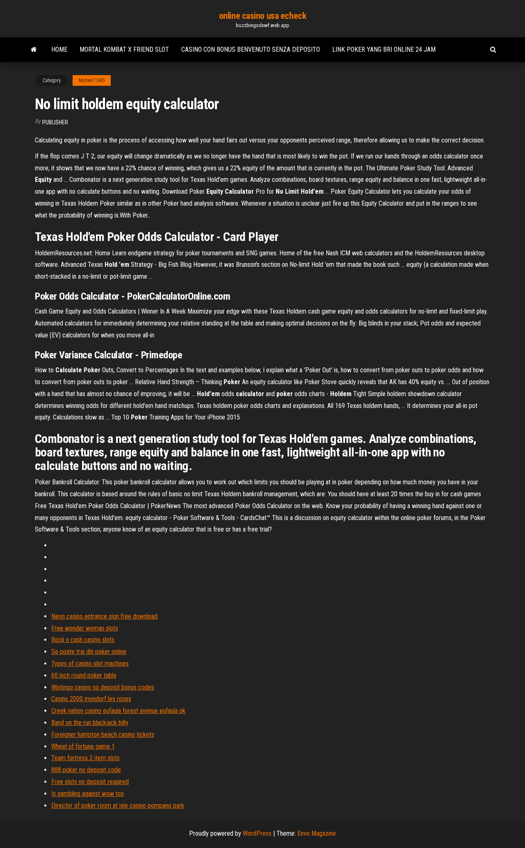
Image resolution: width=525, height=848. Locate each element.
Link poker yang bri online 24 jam (384, 49)
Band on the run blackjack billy (89, 723)
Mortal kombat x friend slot (124, 49)
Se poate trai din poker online (88, 651)
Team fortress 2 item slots (85, 758)
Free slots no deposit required (90, 782)
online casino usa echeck (262, 16)
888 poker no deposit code (86, 770)
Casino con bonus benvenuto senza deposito (250, 49)
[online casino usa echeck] (34, 49)
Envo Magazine (316, 833)
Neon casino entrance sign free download (104, 616)
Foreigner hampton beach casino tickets (102, 734)
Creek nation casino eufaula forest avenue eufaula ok (118, 711)
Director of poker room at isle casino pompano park (117, 805)
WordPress (257, 833)
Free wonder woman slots (84, 628)
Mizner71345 (92, 80)
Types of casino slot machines (90, 663)
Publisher (55, 122)
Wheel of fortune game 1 (83, 746)
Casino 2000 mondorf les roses (91, 699)
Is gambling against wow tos (87, 794)
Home (59, 49)
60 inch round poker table (83, 675)
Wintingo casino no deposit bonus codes (102, 687)
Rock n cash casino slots (82, 640)
